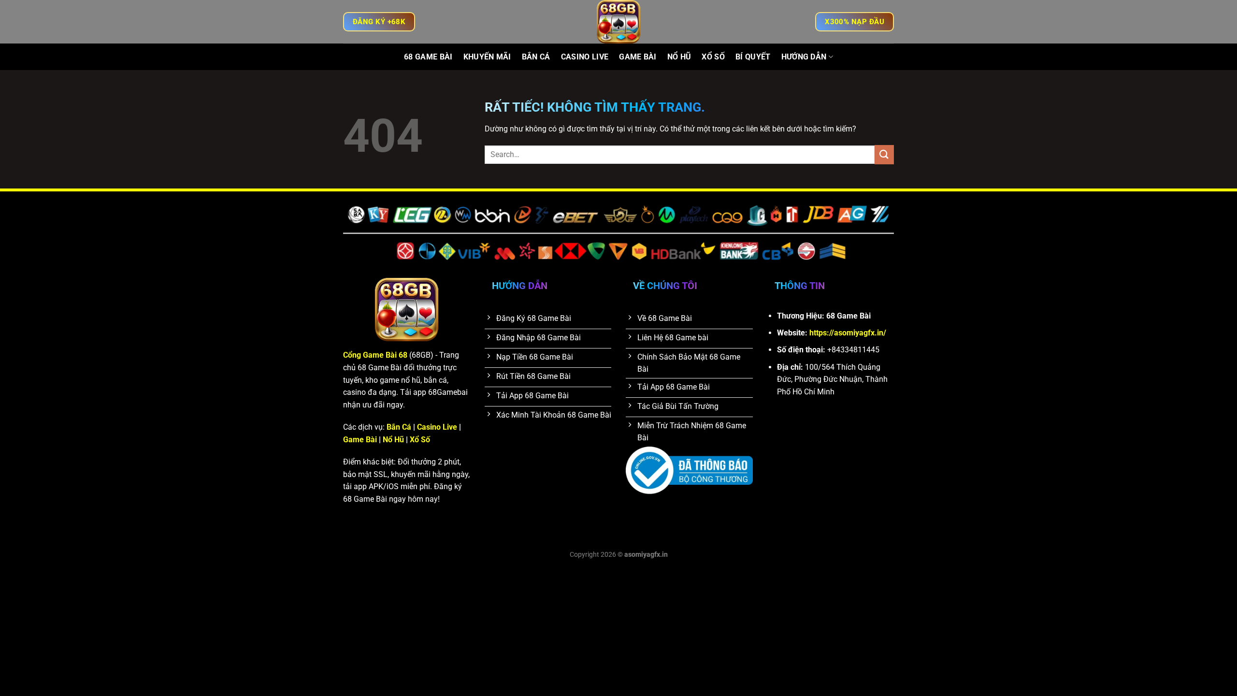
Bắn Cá (536, 56)
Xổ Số (713, 56)
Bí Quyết (753, 56)
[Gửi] (884, 154)
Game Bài (638, 56)
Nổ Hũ (679, 56)
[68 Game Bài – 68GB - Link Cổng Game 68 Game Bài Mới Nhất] (618, 22)
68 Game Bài (428, 56)
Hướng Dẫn (804, 56)
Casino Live (585, 56)
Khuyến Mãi (487, 56)
